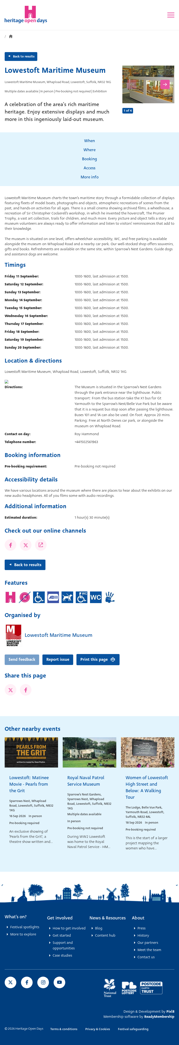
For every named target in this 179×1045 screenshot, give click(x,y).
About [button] (138, 918)
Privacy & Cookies (97, 1029)
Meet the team (149, 949)
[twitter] (10, 690)
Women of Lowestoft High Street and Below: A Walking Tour (147, 787)
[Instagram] (41, 545)
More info (90, 177)
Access (89, 168)
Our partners (148, 942)
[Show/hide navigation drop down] (170, 15)
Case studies (62, 955)
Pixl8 (170, 1011)
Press (141, 928)
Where (89, 150)
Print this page (94, 659)
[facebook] (25, 690)
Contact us (146, 957)
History (143, 935)
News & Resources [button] (108, 918)
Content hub (105, 935)
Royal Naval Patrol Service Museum (85, 781)
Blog (98, 928)
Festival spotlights (24, 927)
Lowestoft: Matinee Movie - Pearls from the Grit (29, 784)
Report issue (57, 659)
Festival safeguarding (133, 1029)
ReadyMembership (159, 1016)
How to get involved (69, 928)
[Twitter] (25, 545)
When (89, 141)
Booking (89, 159)
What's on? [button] (16, 917)
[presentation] (131, 84)
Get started (62, 935)
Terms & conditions (63, 1029)
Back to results (23, 56)
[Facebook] (10, 545)
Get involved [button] (60, 918)
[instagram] (43, 982)
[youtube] (59, 982)
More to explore (23, 934)
